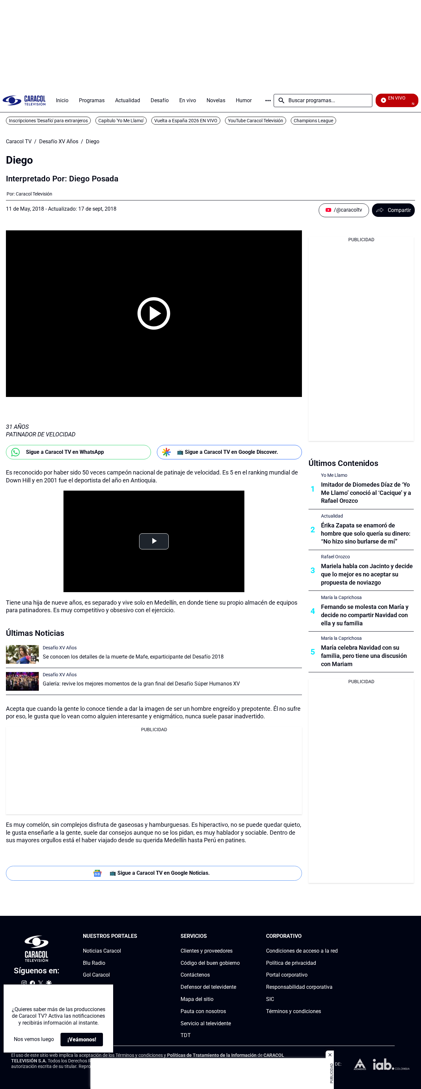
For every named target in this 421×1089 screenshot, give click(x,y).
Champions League (313, 120)
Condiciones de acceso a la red (302, 951)
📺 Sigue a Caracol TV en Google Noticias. (160, 873)
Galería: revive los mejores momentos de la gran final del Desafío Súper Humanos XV (141, 684)
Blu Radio (94, 963)
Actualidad (332, 516)
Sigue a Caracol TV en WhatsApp (65, 452)
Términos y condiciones (293, 1011)
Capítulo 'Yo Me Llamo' (121, 120)
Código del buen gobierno (210, 963)
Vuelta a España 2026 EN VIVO (185, 120)
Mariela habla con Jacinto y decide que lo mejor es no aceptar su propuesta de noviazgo (367, 574)
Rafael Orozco (335, 556)
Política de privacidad (291, 963)
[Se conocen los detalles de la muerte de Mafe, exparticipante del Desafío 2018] (22, 654)
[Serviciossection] (238, 936)
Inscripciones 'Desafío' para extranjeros (48, 120)
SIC (270, 999)
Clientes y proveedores (207, 951)
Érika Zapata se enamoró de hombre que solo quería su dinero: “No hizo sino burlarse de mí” (365, 533)
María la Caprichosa (341, 597)
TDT (186, 1035)
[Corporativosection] (336, 936)
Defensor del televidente (208, 987)
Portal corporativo (287, 975)
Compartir (399, 210)
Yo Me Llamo (334, 475)
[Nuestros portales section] (139, 936)
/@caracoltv (348, 210)
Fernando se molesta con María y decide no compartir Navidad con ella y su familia (365, 615)
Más (268, 100)
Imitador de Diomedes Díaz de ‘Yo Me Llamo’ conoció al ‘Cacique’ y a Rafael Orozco (366, 492)
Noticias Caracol (102, 951)
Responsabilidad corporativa (299, 987)
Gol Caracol (96, 975)
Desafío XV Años (58, 142)
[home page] (24, 100)
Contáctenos (195, 975)
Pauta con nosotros (203, 1011)
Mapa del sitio (197, 999)
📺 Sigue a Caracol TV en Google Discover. (227, 452)
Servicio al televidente (206, 1023)
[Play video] (153, 313)
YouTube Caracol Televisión (255, 120)
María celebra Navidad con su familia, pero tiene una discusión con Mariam (364, 655)
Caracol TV (19, 142)
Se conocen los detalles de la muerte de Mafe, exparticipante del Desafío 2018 (133, 657)
